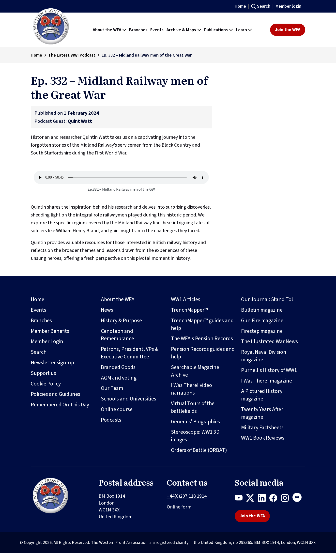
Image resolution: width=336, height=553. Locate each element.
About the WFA (118, 299)
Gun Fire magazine (262, 320)
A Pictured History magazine (261, 395)
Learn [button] (241, 30)
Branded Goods (118, 367)
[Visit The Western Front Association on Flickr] (298, 499)
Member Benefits (50, 331)
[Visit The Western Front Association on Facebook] (275, 499)
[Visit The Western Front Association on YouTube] (240, 499)
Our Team (112, 388)
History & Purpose (121, 320)
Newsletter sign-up (52, 363)
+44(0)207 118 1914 (187, 496)
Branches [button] (138, 30)
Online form (179, 507)
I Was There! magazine (266, 381)
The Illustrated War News (269, 341)
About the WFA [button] (107, 30)
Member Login (47, 341)
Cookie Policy (46, 384)
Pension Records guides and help (203, 353)
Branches (41, 320)
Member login (288, 6)
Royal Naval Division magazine (263, 356)
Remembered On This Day (60, 405)
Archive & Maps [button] (181, 30)
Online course (117, 409)
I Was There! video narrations (191, 389)
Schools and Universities (128, 399)
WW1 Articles (185, 299)
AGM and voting (119, 378)
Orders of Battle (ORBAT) (199, 450)
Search (263, 6)
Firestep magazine (262, 331)
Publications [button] (216, 30)
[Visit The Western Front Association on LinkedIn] (263, 499)
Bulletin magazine (262, 310)
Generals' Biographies (195, 422)
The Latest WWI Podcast (71, 55)
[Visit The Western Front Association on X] (252, 499)
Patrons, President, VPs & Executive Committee (129, 353)
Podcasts (111, 420)
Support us (43, 373)
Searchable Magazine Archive (195, 371)
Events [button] (157, 30)
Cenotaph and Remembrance (117, 335)
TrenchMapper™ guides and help (202, 324)
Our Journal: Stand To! (267, 299)
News (107, 310)
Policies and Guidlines (55, 394)
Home (240, 6)
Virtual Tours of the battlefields (192, 407)
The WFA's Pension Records (202, 338)
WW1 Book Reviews (262, 438)
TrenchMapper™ (189, 310)
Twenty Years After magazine (262, 413)
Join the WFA (287, 30)
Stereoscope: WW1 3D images (195, 436)
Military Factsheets (262, 427)
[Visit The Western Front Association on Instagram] (286, 499)
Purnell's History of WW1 (269, 370)
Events (38, 310)
